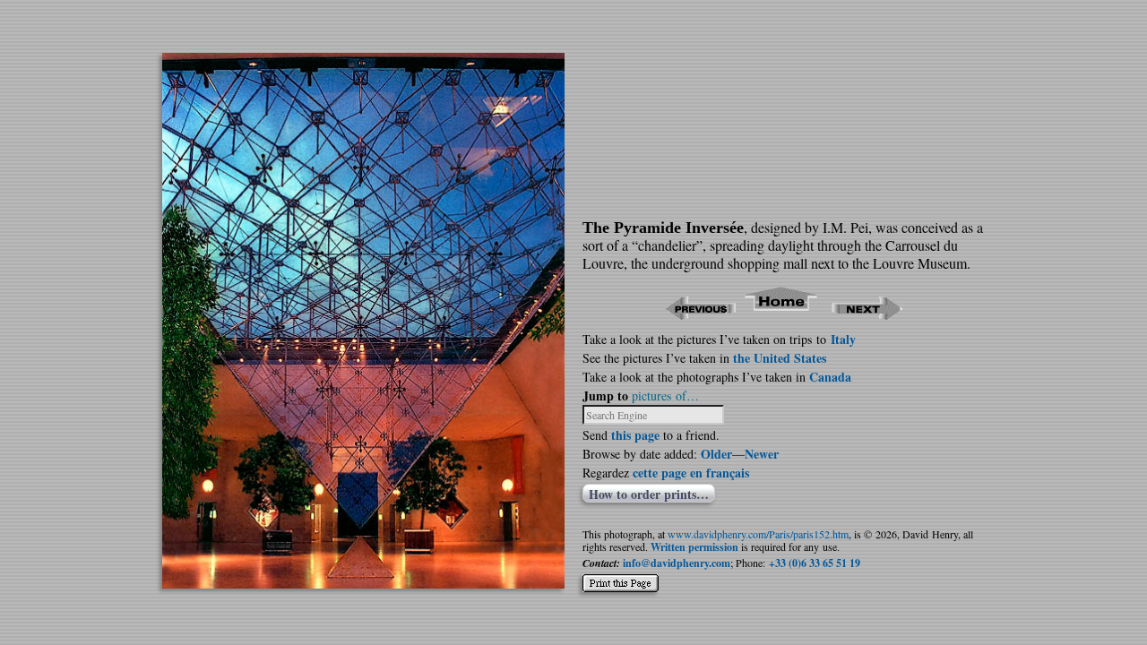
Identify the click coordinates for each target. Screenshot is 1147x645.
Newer (762, 453)
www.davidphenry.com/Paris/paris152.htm (758, 534)
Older (716, 453)
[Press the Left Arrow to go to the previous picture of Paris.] (700, 314)
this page (635, 435)
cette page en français (691, 472)
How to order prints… (649, 494)
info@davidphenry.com (676, 563)
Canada (830, 376)
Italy (843, 339)
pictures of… (665, 395)
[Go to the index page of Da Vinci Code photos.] (782, 314)
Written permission (694, 547)
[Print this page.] (620, 576)
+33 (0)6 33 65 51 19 (814, 563)
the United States (779, 357)
